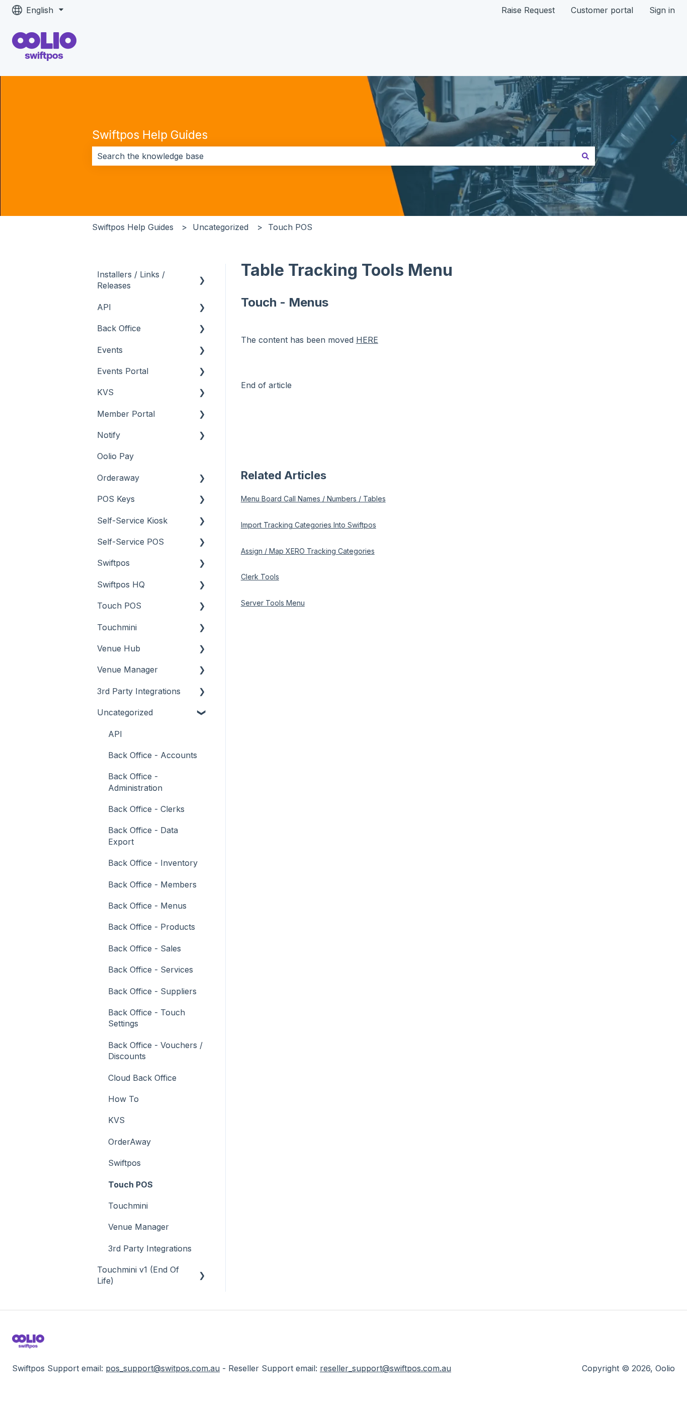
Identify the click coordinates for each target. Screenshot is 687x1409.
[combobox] (334, 156)
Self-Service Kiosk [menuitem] (132, 520)
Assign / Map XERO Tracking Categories (308, 551)
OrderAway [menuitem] (129, 1142)
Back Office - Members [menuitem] (152, 884)
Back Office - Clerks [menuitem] (146, 809)
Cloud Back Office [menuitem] (142, 1078)
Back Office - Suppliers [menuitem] (152, 991)
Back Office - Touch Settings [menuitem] (146, 1017)
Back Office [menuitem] (119, 328)
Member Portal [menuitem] (126, 414)
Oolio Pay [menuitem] (115, 456)
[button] (202, 275)
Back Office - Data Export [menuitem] (143, 835)
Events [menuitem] (110, 350)
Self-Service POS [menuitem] (130, 542)
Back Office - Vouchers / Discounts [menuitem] (155, 1050)
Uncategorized (220, 227)
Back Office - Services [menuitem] (150, 970)
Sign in (662, 10)
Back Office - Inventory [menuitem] (153, 863)
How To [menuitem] (123, 1099)
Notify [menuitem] (108, 435)
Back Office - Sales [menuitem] (144, 948)
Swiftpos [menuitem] (113, 563)
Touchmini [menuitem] (117, 627)
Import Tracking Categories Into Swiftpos (308, 525)
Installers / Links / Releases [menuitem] (131, 279)
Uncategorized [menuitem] (125, 712)
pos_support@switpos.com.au (163, 1368)
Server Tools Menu (273, 603)
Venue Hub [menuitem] (118, 648)
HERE (367, 340)
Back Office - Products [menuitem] (151, 927)
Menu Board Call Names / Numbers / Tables (313, 498)
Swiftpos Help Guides (150, 135)
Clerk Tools (260, 576)
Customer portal (602, 10)
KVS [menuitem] (105, 392)
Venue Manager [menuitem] (127, 669)
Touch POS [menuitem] (119, 606)
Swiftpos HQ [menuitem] (121, 584)
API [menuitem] (104, 307)
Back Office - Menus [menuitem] (147, 906)
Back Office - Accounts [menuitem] (152, 755)
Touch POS (290, 227)
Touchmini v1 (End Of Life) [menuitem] (138, 1275)
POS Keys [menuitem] (116, 499)
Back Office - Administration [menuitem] (135, 781)
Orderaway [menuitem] (118, 478)
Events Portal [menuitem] (122, 371)
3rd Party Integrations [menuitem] (139, 691)
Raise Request (528, 10)
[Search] (585, 156)
